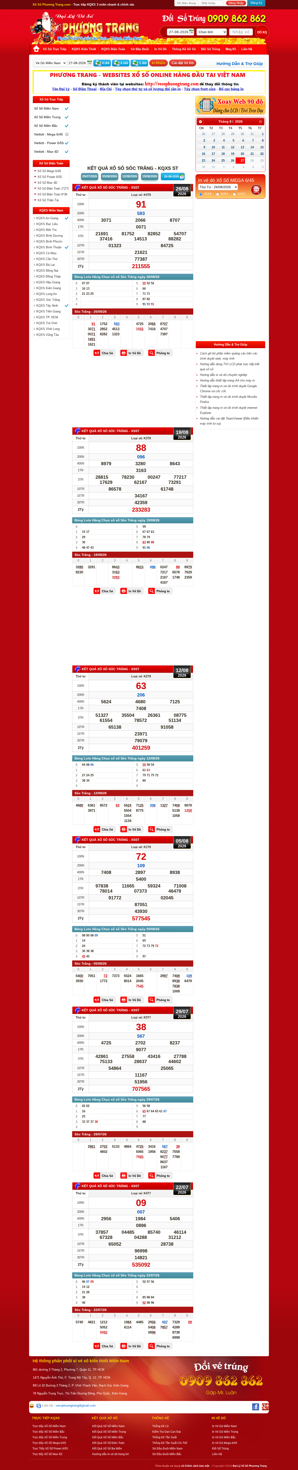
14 (252, 147)
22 (262, 154)
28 (223, 134)
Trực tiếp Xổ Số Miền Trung (49, 1437)
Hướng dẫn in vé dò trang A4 (110, 1454)
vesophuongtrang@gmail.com (76, 1405)
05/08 (109, 176)
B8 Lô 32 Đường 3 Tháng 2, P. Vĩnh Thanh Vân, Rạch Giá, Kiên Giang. (81, 1385)
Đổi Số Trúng (220, 1448)
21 (252, 154)
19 (232, 154)
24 (213, 160)
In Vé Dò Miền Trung (225, 1431)
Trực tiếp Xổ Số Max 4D (47, 1454)
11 (223, 147)
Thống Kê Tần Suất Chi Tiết (169, 1443)
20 (242, 154)
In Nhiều (158, 63)
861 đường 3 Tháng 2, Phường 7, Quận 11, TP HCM (68, 1369)
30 (242, 134)
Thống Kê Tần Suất (164, 1437)
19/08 (149, 176)
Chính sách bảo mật (197, 1465)
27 (213, 134)
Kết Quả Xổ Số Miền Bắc (107, 1437)
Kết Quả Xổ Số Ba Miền (107, 1448)
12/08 (129, 176)
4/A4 (207, 193)
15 (262, 147)
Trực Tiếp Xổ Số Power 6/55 (50, 1448)
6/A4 (224, 193)
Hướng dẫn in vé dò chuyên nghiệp (223, 375)
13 (242, 147)
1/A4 (241, 193)
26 (203, 134)
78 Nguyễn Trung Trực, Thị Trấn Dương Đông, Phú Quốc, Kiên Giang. (80, 1393)
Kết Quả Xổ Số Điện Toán (108, 1443)
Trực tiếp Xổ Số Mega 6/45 (49, 1443)
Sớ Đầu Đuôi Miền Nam (167, 1448)
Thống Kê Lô (160, 1426)
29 (232, 134)
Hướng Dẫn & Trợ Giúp (240, 63)
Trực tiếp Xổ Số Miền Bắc (48, 1431)
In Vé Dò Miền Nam (224, 1426)
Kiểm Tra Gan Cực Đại (166, 1431)
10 (213, 147)
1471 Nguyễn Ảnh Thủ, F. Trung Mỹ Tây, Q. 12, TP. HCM (71, 1377)
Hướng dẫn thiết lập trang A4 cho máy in (227, 380)
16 (203, 154)
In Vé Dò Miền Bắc (224, 1437)
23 (203, 160)
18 (223, 154)
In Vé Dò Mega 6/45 (224, 1443)
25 (223, 160)
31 (252, 134)
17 (213, 154)
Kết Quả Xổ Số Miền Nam (108, 1426)
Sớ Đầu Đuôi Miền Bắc (166, 1454)
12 (232, 147)
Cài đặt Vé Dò (183, 63)
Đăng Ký (256, 3)
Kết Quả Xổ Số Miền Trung (109, 1431)
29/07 (89, 176)
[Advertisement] (51, 411)
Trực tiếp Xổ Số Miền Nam (49, 1426)
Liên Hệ (217, 1454)
